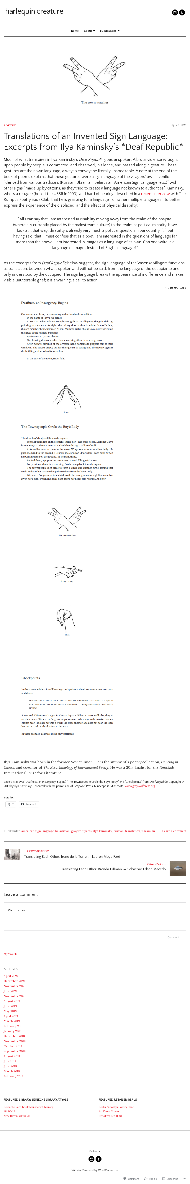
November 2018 (15, 1041)
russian (119, 831)
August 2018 (12, 1056)
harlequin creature (34, 11)
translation (132, 831)
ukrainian (148, 831)
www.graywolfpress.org (140, 786)
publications (108, 30)
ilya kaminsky (102, 831)
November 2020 (15, 996)
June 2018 (10, 1066)
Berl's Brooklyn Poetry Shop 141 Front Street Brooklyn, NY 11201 (116, 1111)
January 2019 (13, 1031)
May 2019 (10, 1011)
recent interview (155, 194)
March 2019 (12, 1021)
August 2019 (12, 1001)
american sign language (37, 831)
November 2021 (15, 986)
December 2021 (14, 981)
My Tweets (10, 954)
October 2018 (13, 1046)
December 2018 (14, 1036)
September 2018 (15, 1051)
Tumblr (182, 12)
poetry (10, 125)
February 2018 (13, 1076)
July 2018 (10, 1061)
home (75, 30)
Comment (173, 937)
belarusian (62, 831)
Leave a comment (174, 831)
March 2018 (12, 1071)
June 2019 (10, 1006)
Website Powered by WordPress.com (95, 1170)
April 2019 (11, 1016)
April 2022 (11, 976)
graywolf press (81, 831)
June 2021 (10, 991)
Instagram (175, 12)
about (88, 30)
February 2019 (13, 1026)
